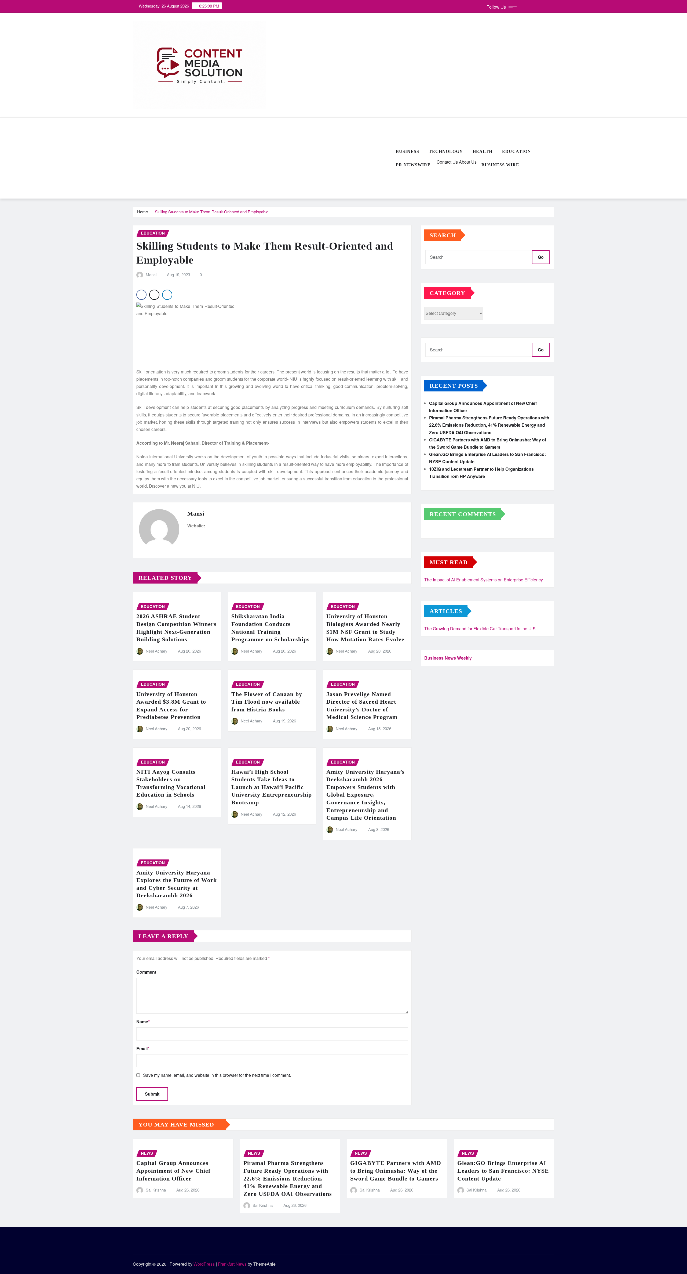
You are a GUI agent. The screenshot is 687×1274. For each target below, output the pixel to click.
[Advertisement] (262, 158)
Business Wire (500, 165)
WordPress (204, 1264)
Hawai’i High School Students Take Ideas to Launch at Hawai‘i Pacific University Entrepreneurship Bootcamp (271, 787)
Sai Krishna (156, 1190)
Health (482, 151)
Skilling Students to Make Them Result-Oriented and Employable (211, 211)
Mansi (151, 274)
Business (407, 151)
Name (143, 1022)
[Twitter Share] (154, 295)
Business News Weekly (448, 658)
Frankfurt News (232, 1264)
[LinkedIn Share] (167, 295)
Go (541, 257)
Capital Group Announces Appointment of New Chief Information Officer (173, 1171)
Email (142, 1048)
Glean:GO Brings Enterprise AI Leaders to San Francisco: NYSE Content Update (503, 1171)
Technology (446, 151)
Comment (146, 972)
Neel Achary (156, 651)
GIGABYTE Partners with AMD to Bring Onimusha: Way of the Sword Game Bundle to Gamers (395, 1171)
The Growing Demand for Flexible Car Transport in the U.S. (480, 628)
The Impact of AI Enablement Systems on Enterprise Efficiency (483, 580)
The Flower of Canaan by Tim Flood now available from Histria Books (266, 702)
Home (142, 211)
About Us (467, 162)
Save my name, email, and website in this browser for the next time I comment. (217, 1075)
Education (516, 151)
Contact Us (447, 162)
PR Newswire (413, 165)
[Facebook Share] (141, 295)
